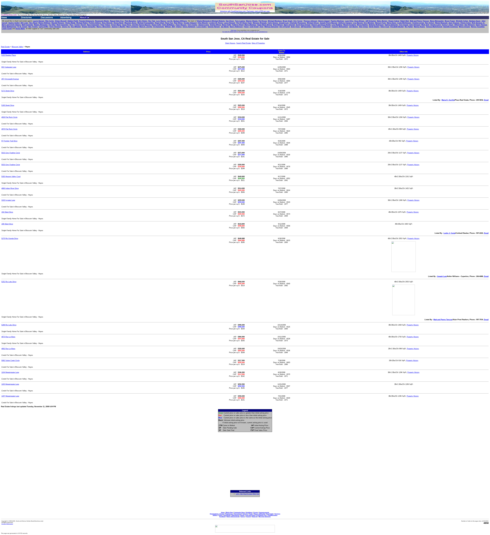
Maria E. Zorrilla (448, 100)
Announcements (264, 512)
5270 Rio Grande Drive (9, 238)
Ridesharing (235, 515)
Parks (251, 513)
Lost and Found (250, 515)
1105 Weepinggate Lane (10, 384)
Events (256, 512)
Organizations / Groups (217, 513)
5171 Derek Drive (7, 91)
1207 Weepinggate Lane (10, 396)
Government (238, 513)
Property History (413, 55)
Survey (243, 516)
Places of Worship (259, 513)
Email (486, 100)
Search (248, 516)
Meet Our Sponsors (265, 516)
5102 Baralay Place (8, 55)
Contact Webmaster (7, 524)
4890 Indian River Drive (10, 188)
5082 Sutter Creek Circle (10, 360)
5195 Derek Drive (7, 105)
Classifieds (226, 515)
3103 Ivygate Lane (8, 200)
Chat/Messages (272, 515)
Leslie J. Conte (449, 233)
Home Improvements (233, 516)
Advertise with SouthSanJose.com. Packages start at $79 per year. (245, 11)
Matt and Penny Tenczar (442, 320)
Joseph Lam (442, 276)
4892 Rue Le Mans (8, 349)
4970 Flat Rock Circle (9, 129)
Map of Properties (258, 43)
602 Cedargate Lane (8, 67)
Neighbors (249, 512)
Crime (220, 515)
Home (223, 512)
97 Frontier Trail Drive (9, 141)
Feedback (222, 516)
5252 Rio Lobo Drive (8, 282)
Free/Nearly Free (261, 515)
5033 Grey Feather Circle (10, 165)
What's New (229, 512)
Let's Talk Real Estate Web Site (247, 494)
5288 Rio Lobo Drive (8, 325)
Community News (239, 512)
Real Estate (5, 47)
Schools (245, 513)
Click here (233, 30)
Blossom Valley (17, 47)
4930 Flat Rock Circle (9, 117)
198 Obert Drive (7, 224)
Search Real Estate (243, 43)
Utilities (215, 515)
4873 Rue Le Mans (8, 337)
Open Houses (230, 43)
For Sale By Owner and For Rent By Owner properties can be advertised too (244, 31)
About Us (255, 516)
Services (277, 513)
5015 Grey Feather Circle (10, 153)
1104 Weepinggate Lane (10, 372)
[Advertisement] (245, 504)
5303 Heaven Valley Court (11, 176)
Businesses (229, 513)
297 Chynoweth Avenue (10, 79)
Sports (242, 515)
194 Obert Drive (7, 212)
